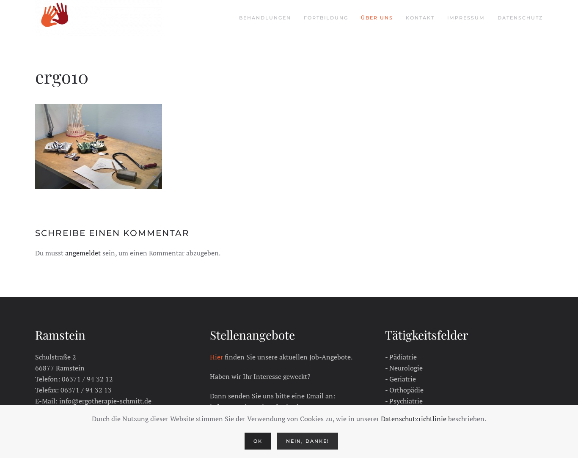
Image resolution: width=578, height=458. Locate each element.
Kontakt (420, 18)
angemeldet (83, 253)
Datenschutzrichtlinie (413, 418)
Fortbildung (326, 18)
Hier (216, 357)
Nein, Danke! (307, 441)
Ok (257, 441)
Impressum (466, 18)
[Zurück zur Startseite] (98, 18)
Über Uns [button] (377, 18)
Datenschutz (520, 18)
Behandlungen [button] (265, 18)
